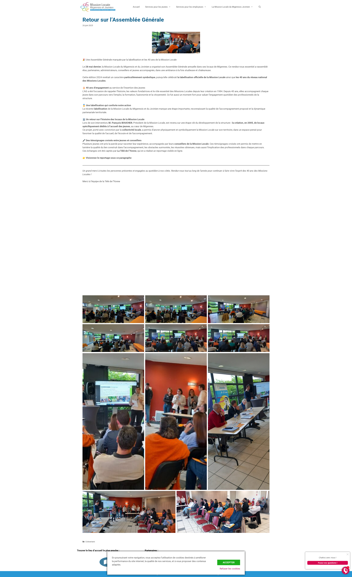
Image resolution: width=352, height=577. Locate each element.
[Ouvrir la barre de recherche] (260, 7)
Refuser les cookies (230, 568)
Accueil (136, 7)
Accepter (229, 562)
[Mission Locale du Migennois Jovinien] (98, 7)
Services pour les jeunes (156, 7)
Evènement (90, 542)
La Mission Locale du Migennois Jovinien (231, 7)
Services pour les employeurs (189, 7)
